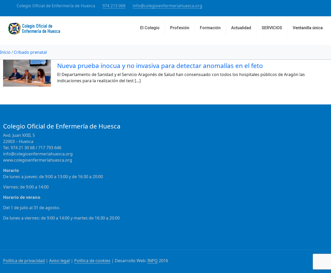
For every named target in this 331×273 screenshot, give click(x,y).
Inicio (5, 52)
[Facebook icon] (313, 6)
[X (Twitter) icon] (320, 6)
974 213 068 (113, 6)
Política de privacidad (24, 260)
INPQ (152, 260)
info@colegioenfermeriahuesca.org (167, 6)
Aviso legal (59, 260)
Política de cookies (92, 260)
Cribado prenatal (30, 52)
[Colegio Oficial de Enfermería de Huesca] (34, 30)
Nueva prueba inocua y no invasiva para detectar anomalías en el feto (160, 65)
